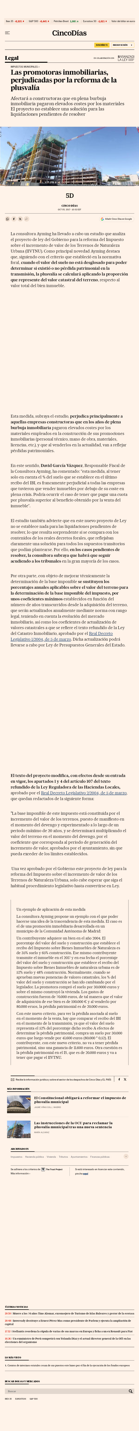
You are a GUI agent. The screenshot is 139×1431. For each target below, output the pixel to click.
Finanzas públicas (99, 1156)
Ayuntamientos (79, 1156)
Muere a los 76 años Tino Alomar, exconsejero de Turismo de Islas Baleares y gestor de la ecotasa (73, 1313)
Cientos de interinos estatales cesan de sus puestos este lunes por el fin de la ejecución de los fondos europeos (69, 1365)
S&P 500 (33, 21)
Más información (20, 1173)
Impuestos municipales (24, 67)
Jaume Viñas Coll (43, 1107)
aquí (85, 1173)
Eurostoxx (20, 1399)
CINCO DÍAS (70, 205)
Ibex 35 (9, 21)
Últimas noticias (16, 1307)
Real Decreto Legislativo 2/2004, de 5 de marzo (84, 792)
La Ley (124, 58)
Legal (12, 58)
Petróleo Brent (61, 21)
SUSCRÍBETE (102, 45)
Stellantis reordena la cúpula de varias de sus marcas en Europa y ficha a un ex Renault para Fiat (72, 1331)
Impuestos (16, 1156)
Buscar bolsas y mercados (22, 1381)
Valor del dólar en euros (123, 21)
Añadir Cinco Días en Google (118, 219)
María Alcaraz (41, 1132)
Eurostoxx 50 (89, 21)
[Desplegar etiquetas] (126, 1156)
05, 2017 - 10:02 (69, 209)
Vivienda (51, 1156)
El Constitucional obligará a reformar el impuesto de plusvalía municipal (80, 1100)
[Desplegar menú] (7, 33)
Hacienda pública (34, 1156)
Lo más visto (13, 1357)
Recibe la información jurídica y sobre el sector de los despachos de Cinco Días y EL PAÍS (63, 1079)
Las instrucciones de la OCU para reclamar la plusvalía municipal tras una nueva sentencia (73, 1125)
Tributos (63, 1156)
